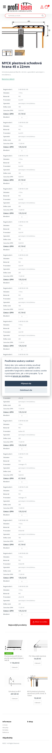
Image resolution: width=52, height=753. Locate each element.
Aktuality (5, 727)
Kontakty (5, 730)
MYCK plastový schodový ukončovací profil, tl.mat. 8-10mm (36, 693)
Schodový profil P (14, 691)
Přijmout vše (26, 384)
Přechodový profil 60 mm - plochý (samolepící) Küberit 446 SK (14, 658)
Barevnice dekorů (8, 79)
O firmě (5, 725)
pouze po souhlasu (21, 376)
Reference (6, 732)
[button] (47, 7)
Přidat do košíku (41, 622)
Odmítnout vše (26, 390)
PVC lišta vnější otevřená (37, 656)
